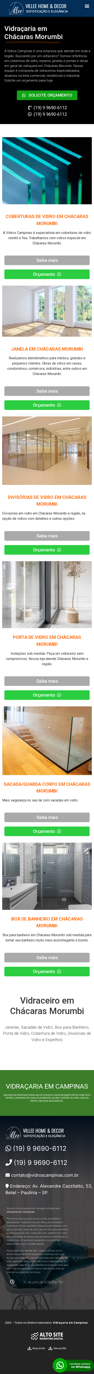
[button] (87, 5)
